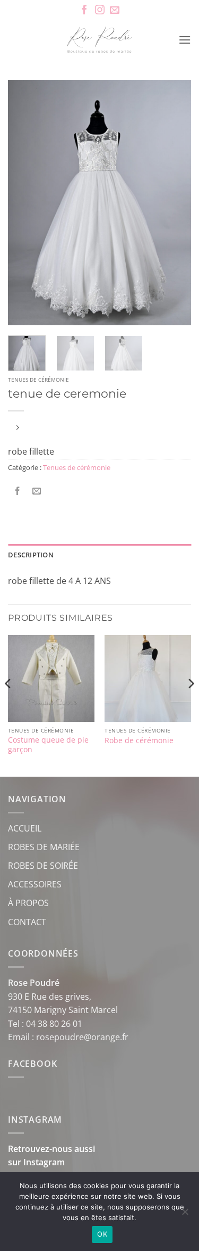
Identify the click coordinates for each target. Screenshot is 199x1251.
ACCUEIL (24, 828)
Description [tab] (31, 554)
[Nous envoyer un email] (114, 10)
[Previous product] (17, 428)
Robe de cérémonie (139, 740)
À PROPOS (28, 903)
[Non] (184, 1214)
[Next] (174, 202)
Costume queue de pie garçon (48, 744)
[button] (184, 40)
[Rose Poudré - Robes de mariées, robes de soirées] (99, 40)
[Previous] (24, 202)
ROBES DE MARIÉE (44, 847)
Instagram (44, 1162)
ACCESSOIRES (35, 884)
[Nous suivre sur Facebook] (84, 10)
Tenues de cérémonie (38, 379)
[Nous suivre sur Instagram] (100, 10)
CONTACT (27, 922)
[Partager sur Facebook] (18, 491)
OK (102, 1234)
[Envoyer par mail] (37, 491)
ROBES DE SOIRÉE (43, 865)
